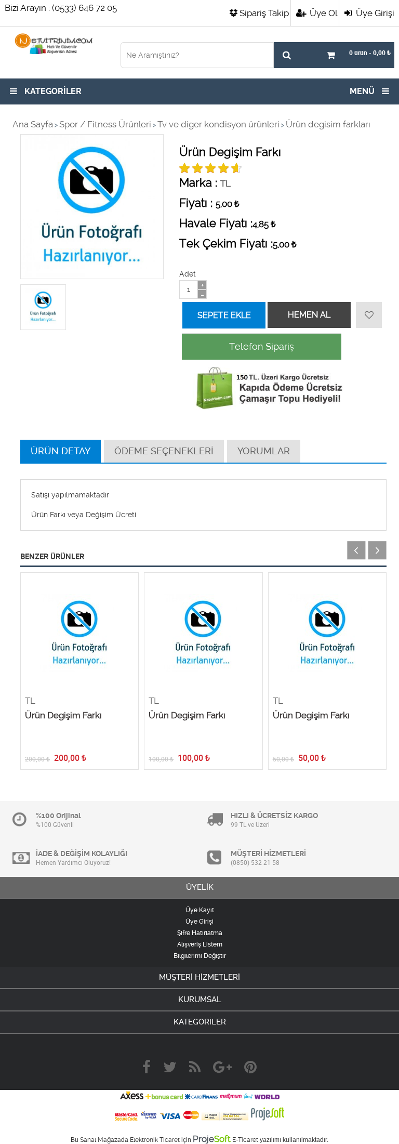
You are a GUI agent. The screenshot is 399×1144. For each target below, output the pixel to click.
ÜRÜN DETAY (60, 450)
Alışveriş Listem (199, 944)
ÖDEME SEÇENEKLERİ (164, 450)
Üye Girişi (374, 13)
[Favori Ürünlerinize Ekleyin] (369, 315)
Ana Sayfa (32, 124)
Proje (212, 1139)
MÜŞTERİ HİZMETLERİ (199, 977)
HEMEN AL (309, 315)
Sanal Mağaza (100, 1139)
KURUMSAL (199, 999)
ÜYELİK (200, 887)
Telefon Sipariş (261, 346)
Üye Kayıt (199, 910)
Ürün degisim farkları (328, 124)
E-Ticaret (245, 1139)
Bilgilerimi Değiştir (200, 955)
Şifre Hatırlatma (199, 933)
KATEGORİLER (52, 91)
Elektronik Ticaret (155, 1139)
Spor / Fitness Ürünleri (105, 124)
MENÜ (363, 91)
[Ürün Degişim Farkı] (79, 634)
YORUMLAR (263, 450)
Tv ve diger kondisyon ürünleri (218, 124)
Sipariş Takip (264, 13)
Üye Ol (322, 13)
